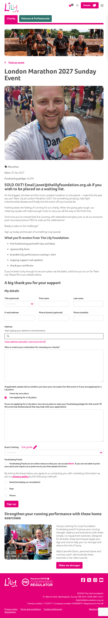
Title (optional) (11, 298)
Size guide (27, 447)
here (71, 463)
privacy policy (21, 476)
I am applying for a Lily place (23, 397)
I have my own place (19, 393)
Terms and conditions (30, 609)
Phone (12, 495)
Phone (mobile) (81, 312)
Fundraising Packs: (13, 459)
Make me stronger (69, 565)
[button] (102, 5)
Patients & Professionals (35, 18)
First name (44, 298)
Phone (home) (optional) (50, 312)
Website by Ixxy (96, 609)
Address (8, 326)
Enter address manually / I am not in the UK (25, 341)
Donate (86, 5)
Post (11, 488)
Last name (78, 298)
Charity (12, 18)
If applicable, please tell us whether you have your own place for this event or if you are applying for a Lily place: (53, 388)
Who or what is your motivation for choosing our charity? (32, 347)
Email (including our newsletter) (24, 482)
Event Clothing (11, 447)
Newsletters (10, 612)
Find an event (16, 62)
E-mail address (11, 312)
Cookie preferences (53, 609)
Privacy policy (11, 609)
